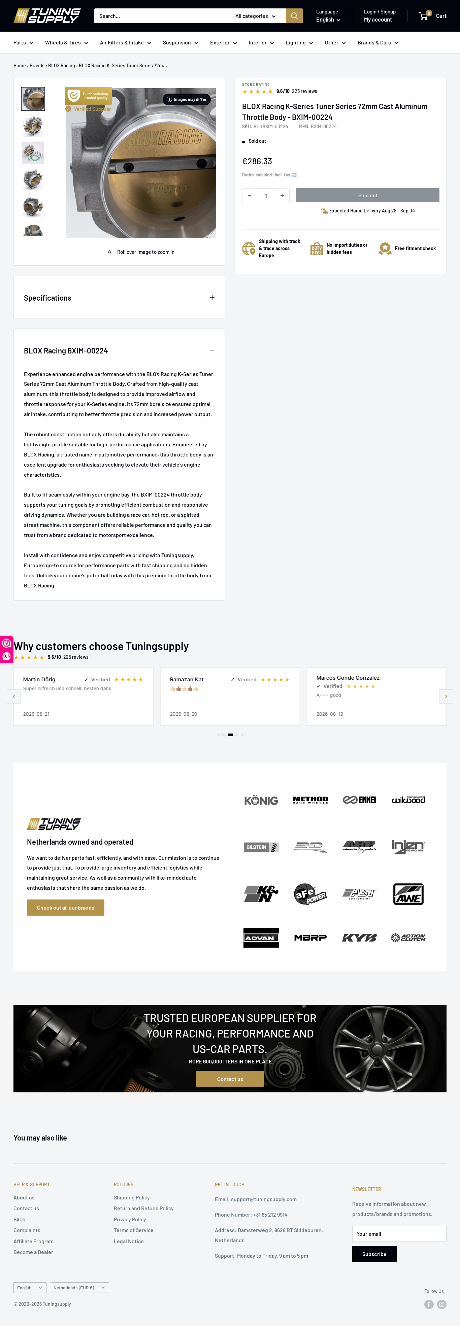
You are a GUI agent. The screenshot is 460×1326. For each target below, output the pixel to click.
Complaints (26, 1230)
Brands (37, 65)
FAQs (19, 1219)
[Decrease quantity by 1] (249, 196)
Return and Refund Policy (144, 1208)
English (24, 1287)
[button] (446, 696)
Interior (258, 42)
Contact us (230, 1079)
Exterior (220, 42)
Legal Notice (129, 1241)
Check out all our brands (65, 907)
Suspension (177, 42)
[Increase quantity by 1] (282, 196)
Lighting (296, 42)
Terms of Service (134, 1230)
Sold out (368, 195)
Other (331, 42)
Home (19, 65)
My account (378, 19)
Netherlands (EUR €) (74, 1287)
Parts (19, 42)
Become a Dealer (33, 1252)
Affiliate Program (33, 1241)
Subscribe (374, 1254)
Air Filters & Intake (122, 42)
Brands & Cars (374, 42)
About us (24, 1197)
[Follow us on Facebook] (429, 1304)
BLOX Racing (61, 65)
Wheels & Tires (63, 42)
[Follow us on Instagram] (442, 1304)
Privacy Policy (130, 1219)
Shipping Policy (132, 1197)
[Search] (294, 15)
